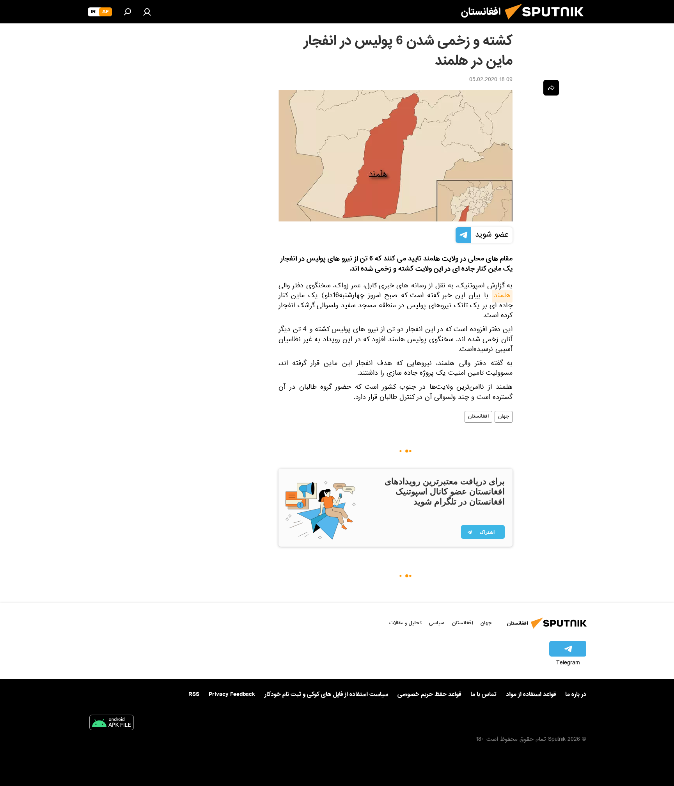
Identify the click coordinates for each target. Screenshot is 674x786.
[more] (551, 88)
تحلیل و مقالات (405, 622)
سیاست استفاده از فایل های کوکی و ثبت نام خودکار (326, 694)
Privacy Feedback (232, 694)
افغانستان (478, 416)
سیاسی (436, 622)
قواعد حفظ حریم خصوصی (429, 694)
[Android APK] (111, 724)
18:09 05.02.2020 (491, 80)
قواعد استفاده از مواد (531, 694)
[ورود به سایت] (147, 11)
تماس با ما (483, 694)
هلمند (502, 296)
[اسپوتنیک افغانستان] (547, 22)
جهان (503, 416)
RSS (193, 694)
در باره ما (575, 694)
